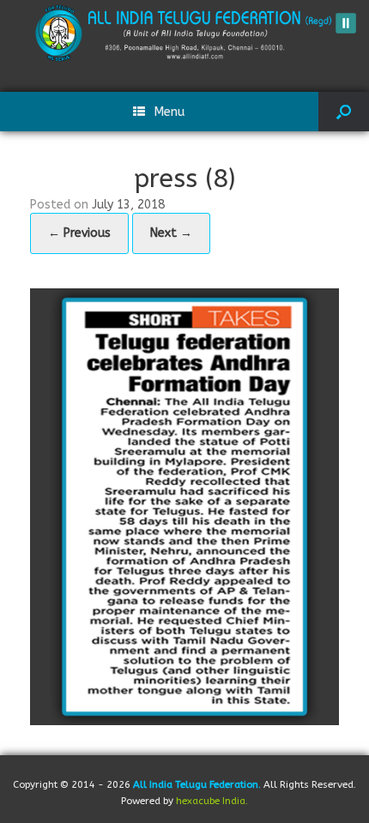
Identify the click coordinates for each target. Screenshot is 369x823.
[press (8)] (184, 505)
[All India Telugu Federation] (184, 33)
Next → (171, 233)
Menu (169, 111)
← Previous (79, 233)
